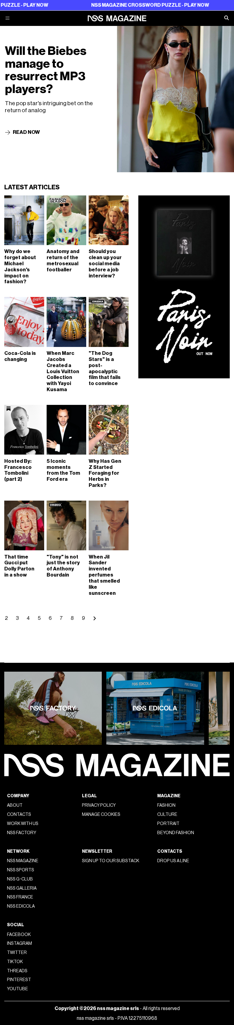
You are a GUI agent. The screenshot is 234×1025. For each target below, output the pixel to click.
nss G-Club (20, 879)
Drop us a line (173, 861)
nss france (20, 897)
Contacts (19, 814)
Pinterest (19, 979)
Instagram (19, 943)
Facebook (19, 934)
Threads (17, 971)
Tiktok (15, 961)
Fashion (166, 805)
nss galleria (22, 888)
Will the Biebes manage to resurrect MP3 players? (46, 70)
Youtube (17, 989)
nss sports (20, 870)
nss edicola (21, 906)
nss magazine (22, 861)
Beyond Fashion (175, 832)
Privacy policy (99, 805)
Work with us (22, 823)
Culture (167, 814)
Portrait (168, 823)
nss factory (21, 832)
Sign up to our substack (110, 861)
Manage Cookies (101, 814)
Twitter (17, 952)
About (15, 805)
